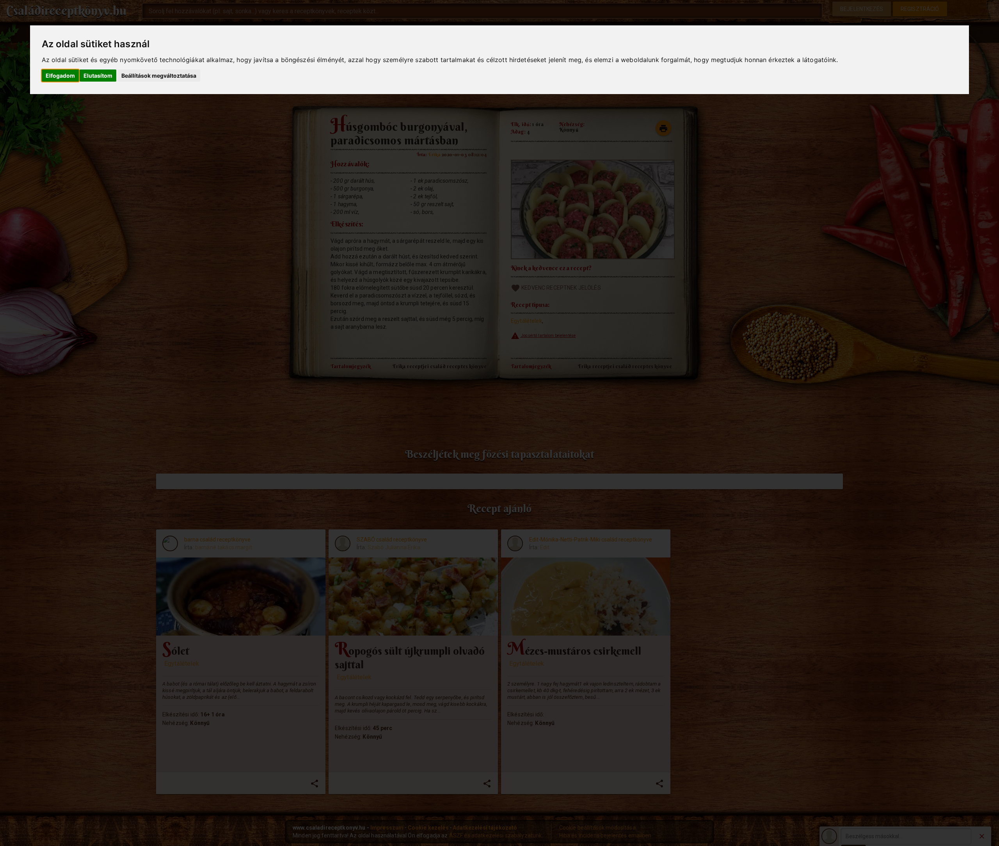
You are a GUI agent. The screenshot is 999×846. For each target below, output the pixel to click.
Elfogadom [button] (60, 75)
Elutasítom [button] (98, 75)
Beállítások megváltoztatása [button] (158, 75)
